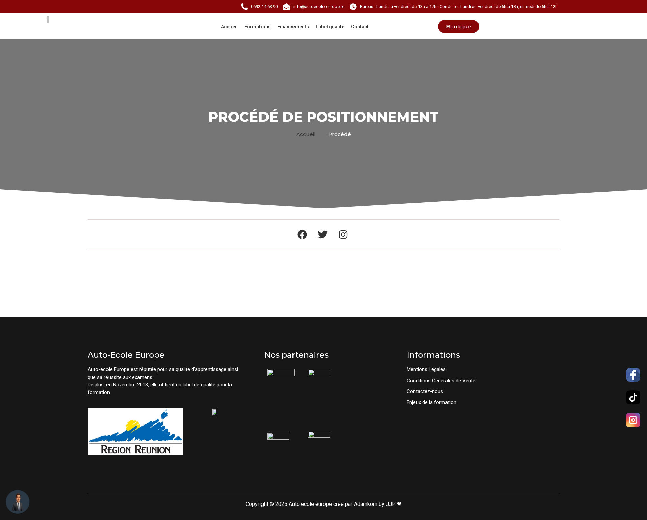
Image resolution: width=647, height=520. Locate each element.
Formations (257, 26)
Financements (293, 26)
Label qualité (330, 26)
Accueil (229, 26)
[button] (308, 134)
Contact (360, 26)
